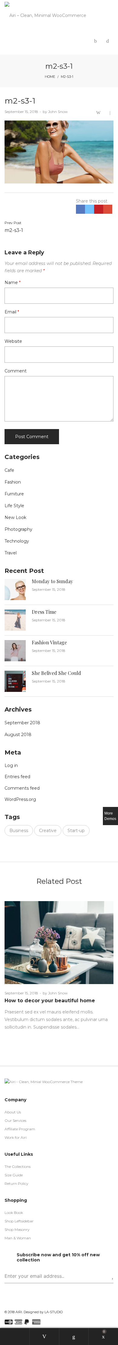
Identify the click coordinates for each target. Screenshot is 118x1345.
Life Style (14, 505)
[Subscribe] (107, 1276)
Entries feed (17, 776)
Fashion (13, 482)
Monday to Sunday (52, 581)
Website (13, 341)
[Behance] (43, 1303)
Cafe (9, 470)
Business (18, 830)
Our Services (15, 1120)
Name (13, 282)
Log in (11, 765)
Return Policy (16, 1183)
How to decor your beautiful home (50, 1000)
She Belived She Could (56, 673)
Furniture (14, 494)
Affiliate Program (20, 1129)
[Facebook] (6, 1303)
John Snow (55, 111)
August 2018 (18, 734)
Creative (48, 830)
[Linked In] (34, 1303)
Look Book (14, 1212)
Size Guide (14, 1175)
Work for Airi (16, 1137)
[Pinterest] (25, 1303)
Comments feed (22, 788)
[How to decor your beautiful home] (59, 942)
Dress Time (44, 612)
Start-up (76, 830)
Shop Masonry (17, 1229)
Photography (18, 529)
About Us (13, 1112)
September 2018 (22, 722)
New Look (15, 517)
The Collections (18, 1166)
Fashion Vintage (49, 642)
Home (50, 76)
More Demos (110, 816)
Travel (11, 553)
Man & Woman (18, 1238)
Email (12, 312)
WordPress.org (20, 799)
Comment (16, 371)
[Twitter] (15, 1303)
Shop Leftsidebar (19, 1221)
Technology (17, 541)
